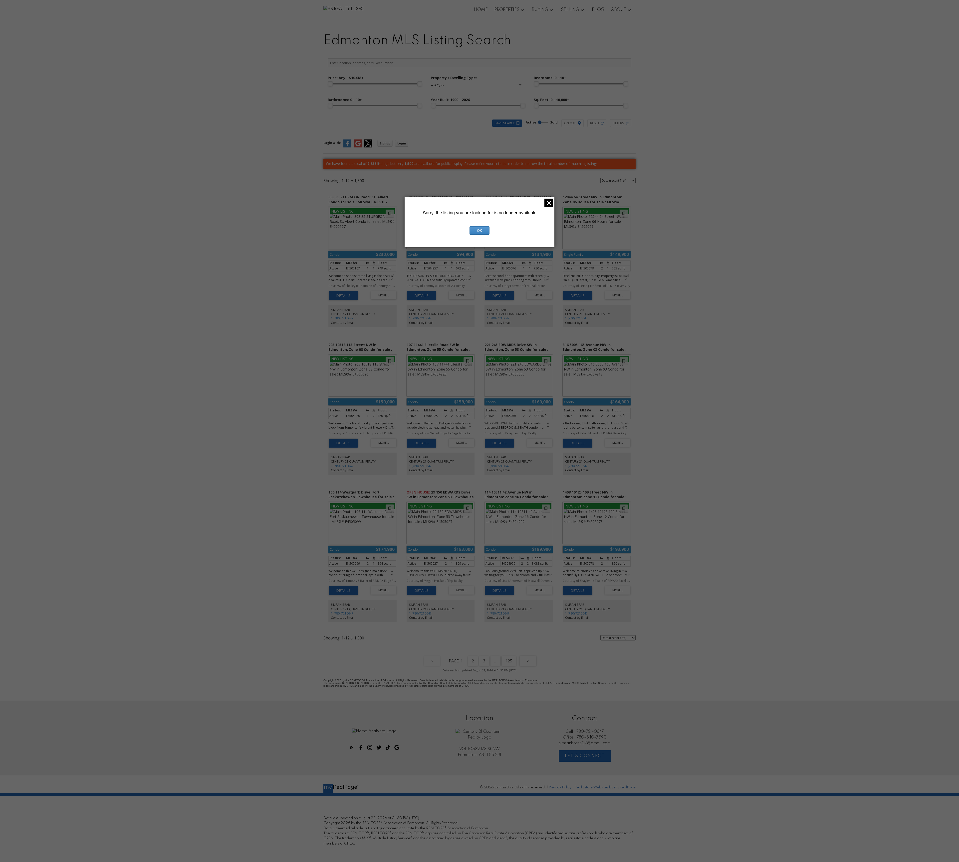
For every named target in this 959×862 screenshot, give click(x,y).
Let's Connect (585, 756)
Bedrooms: (550, 77)
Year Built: (450, 99)
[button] (351, 747)
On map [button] (570, 123)
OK (479, 231)
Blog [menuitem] (598, 9)
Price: (346, 77)
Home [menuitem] (481, 9)
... (495, 661)
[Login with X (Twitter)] (368, 146)
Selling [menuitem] (570, 9)
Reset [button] (594, 123)
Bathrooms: (345, 99)
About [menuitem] (618, 9)
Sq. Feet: (551, 99)
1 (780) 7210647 (342, 318)
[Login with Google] (358, 146)
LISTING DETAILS (343, 295)
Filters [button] (618, 123)
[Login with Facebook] (347, 146)
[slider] (330, 83)
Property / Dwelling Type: (454, 77)
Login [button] (401, 143)
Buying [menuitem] (540, 9)
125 (508, 661)
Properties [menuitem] (506, 9)
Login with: (332, 143)
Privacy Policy (560, 787)
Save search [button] (505, 123)
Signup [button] (385, 143)
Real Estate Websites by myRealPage (605, 787)
